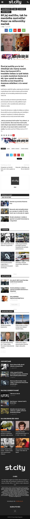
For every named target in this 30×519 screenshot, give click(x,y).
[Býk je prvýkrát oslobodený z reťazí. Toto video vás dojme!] (22, 443)
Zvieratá (22, 9)
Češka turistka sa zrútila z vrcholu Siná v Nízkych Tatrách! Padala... (22, 327)
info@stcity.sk (19, 501)
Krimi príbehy (6, 12)
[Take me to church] (5, 395)
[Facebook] (15, 511)
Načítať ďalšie (14, 304)
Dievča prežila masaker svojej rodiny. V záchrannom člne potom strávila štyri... (19, 382)
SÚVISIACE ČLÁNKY (7, 195)
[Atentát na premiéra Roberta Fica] (5, 203)
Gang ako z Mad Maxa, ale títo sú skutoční (22, 168)
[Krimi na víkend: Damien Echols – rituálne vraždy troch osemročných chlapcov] (7, 443)
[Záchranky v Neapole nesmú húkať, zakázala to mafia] (22, 256)
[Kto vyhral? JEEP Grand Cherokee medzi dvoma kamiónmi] (5, 282)
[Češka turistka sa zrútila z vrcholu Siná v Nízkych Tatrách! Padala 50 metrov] (22, 319)
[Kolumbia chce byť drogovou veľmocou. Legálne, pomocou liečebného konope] (5, 411)
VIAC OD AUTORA (6, 197)
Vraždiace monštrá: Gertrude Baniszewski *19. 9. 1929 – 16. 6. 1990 (22, 433)
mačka (8, 148)
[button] (28, 2)
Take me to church (15, 393)
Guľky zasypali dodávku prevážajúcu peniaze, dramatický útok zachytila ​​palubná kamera (19, 374)
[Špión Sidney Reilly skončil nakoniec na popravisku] (7, 237)
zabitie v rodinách (15, 148)
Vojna (2, 340)
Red (3, 26)
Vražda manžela (24, 148)
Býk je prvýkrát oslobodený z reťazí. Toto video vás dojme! (22, 450)
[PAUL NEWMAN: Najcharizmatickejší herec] (5, 298)
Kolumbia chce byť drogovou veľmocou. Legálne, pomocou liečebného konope (18, 410)
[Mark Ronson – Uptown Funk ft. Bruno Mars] (5, 403)
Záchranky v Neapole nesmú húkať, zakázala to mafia (22, 264)
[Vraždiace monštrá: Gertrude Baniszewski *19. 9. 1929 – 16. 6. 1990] (22, 425)
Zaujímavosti (6, 9)
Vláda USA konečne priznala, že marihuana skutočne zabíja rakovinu (7, 433)
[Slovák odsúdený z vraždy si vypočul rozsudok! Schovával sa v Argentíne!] (5, 219)
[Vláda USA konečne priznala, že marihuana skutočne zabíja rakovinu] (7, 425)
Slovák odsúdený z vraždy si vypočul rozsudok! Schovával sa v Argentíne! (19, 219)
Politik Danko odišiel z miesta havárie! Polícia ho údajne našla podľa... (22, 344)
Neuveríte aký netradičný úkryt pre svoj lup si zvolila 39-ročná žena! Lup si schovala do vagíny (19, 211)
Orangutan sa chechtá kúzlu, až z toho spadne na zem (8, 169)
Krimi (14, 9)
